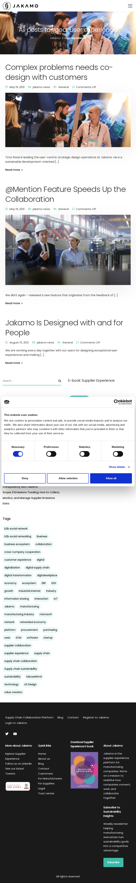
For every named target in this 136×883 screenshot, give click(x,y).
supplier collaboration (17, 645)
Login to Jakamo (16, 723)
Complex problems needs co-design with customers (59, 72)
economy (10, 583)
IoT (56, 598)
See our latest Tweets (14, 771)
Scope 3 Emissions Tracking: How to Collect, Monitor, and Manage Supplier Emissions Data (31, 497)
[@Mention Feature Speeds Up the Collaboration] (68, 252)
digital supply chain (37, 567)
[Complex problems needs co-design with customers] (68, 122)
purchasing (50, 630)
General (63, 87)
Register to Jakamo (96, 717)
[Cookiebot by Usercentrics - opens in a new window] (116, 402)
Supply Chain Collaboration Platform (29, 717)
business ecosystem (17, 544)
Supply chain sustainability (20, 669)
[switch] (51, 454)
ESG (54, 583)
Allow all (111, 478)
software (32, 637)
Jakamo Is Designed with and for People (64, 327)
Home (42, 754)
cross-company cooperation (22, 552)
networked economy (33, 622)
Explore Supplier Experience (15, 756)
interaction (41, 598)
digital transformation (18, 575)
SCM (18, 637)
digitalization (12, 567)
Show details (117, 466)
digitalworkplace (47, 575)
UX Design (30, 684)
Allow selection (68, 478)
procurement (29, 630)
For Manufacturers (50, 778)
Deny (25, 478)
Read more (12, 169)
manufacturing (29, 606)
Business (42, 536)
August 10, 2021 (19, 342)
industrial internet (30, 591)
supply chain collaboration (20, 661)
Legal (41, 788)
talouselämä (34, 676)
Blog (60, 717)
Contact (73, 717)
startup (48, 637)
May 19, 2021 (17, 87)
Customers (45, 773)
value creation (13, 692)
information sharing (16, 598)
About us (44, 758)
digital (40, 560)
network (9, 622)
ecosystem (29, 583)
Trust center (46, 793)
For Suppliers (46, 783)
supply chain (42, 653)
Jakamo (9, 606)
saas (7, 637)
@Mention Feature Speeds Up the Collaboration (65, 194)
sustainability (12, 676)
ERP (44, 583)
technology (11, 684)
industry (51, 591)
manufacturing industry (19, 614)
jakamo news (41, 87)
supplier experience (16, 653)
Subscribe (113, 862)
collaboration (43, 544)
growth (8, 591)
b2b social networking (17, 536)
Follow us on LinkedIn (18, 763)
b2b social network (15, 528)
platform (9, 630)
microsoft (46, 614)
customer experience (17, 560)
